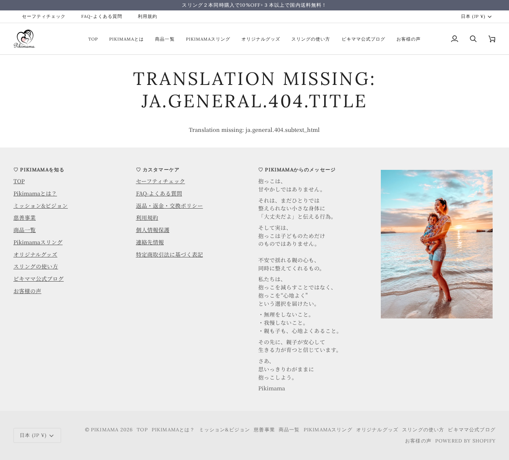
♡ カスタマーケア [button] (158, 169)
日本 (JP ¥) (473, 16)
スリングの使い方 (35, 266)
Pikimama (104, 429)
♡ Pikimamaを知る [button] (38, 169)
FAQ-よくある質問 (159, 193)
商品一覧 (24, 230)
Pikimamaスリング (38, 242)
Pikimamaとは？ (35, 193)
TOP (19, 181)
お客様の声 (27, 291)
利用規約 (147, 217)
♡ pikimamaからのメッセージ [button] (297, 169)
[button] (438, 168)
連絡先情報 (150, 242)
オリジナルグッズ (35, 254)
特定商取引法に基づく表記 (169, 254)
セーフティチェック (160, 181)
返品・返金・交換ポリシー (169, 205)
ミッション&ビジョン (40, 205)
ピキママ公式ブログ (38, 278)
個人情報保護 (153, 230)
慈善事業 (24, 217)
